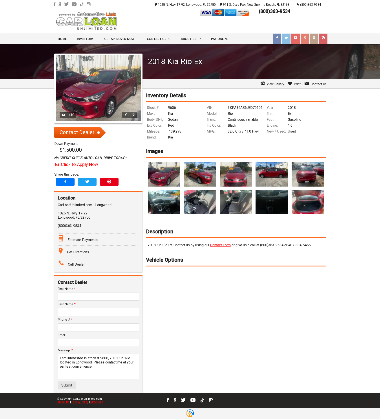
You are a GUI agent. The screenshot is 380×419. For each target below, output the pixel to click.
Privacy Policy (79, 402)
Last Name (67, 304)
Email (62, 335)
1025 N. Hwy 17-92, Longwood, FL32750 (187, 5)
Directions (96, 402)
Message (65, 350)
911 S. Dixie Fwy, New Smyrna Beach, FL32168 (256, 5)
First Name (67, 289)
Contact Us (62, 402)
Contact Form (220, 245)
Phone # (65, 320)
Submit (66, 385)
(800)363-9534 (310, 5)
